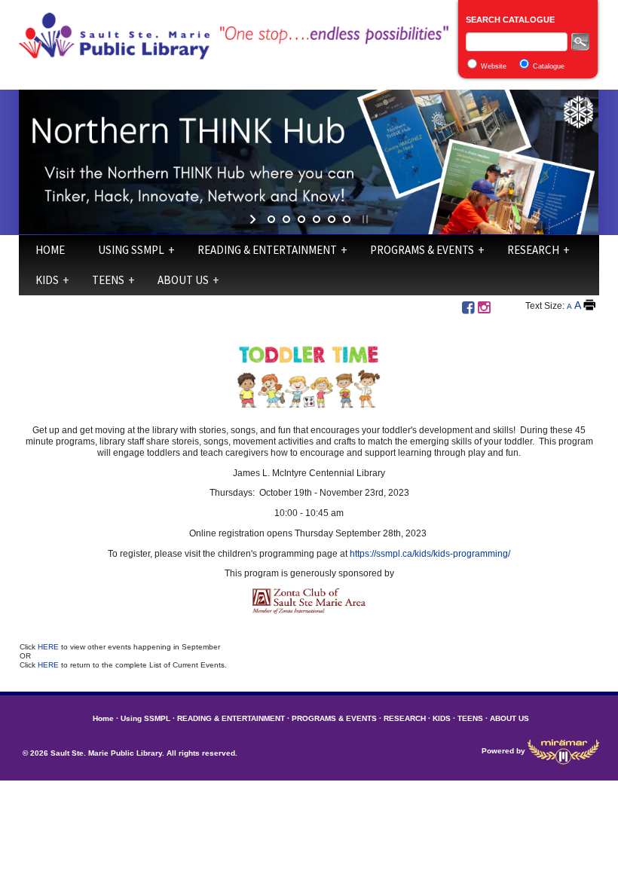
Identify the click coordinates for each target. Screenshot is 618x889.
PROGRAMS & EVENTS (422, 250)
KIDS (47, 280)
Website (493, 66)
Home (50, 250)
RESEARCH (533, 250)
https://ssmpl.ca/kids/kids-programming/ (430, 553)
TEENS (108, 280)
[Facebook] (468, 308)
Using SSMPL (131, 250)
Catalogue (548, 66)
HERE (49, 647)
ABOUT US (183, 280)
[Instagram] (484, 308)
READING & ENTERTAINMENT (267, 250)
